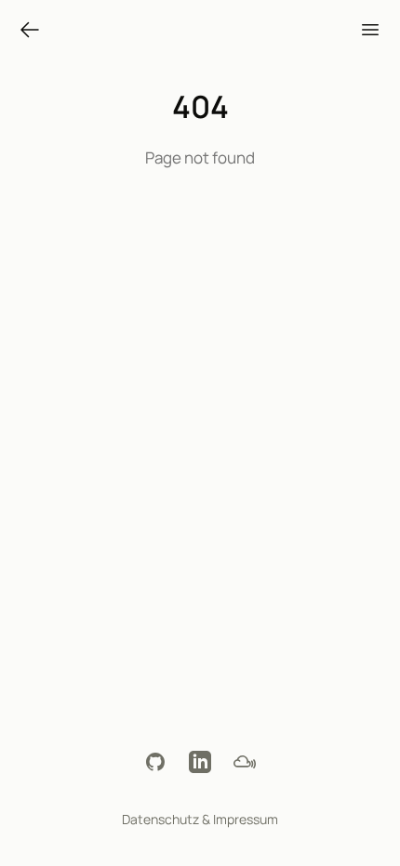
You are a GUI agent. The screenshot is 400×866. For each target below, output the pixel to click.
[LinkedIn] (200, 762)
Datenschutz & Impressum (200, 819)
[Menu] (370, 29)
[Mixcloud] (244, 762)
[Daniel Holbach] (29, 29)
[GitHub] (155, 762)
